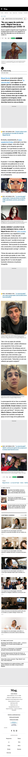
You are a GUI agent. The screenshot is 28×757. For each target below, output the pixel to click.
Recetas (19, 749)
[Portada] (14, 692)
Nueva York (15, 12)
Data (19, 742)
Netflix (26, 482)
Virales (8, 749)
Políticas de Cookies (14, 719)
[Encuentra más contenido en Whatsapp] (8, 38)
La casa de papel (15, 482)
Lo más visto (5, 487)
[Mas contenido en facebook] (11, 731)
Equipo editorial (14, 693)
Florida (2, 12)
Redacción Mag (7, 70)
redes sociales (21, 231)
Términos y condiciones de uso (14, 714)
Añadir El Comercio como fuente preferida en (14, 18)
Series (21, 482)
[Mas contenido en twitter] (14, 731)
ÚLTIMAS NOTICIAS (7, 640)
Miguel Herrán (5, 482)
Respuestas (9, 738)
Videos (19, 738)
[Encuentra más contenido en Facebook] (2, 38)
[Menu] (2, 9)
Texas (10, 12)
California (6, 12)
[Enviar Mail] (2, 70)
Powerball (25, 12)
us (8, 742)
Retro (19, 745)
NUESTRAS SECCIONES (14, 735)
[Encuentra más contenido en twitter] (5, 38)
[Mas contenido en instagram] (16, 731)
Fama (9, 745)
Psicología (20, 12)
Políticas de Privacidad (14, 717)
